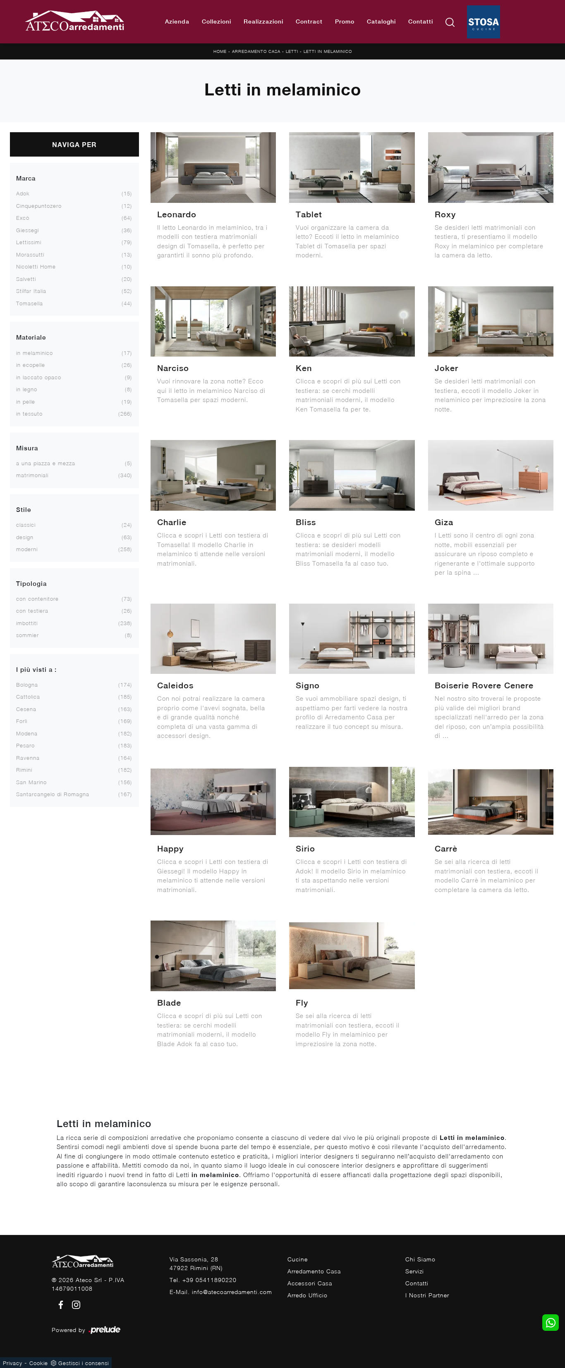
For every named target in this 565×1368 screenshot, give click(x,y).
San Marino (31, 782)
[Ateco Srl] (75, 21)
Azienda (177, 21)
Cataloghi (381, 21)
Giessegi (27, 230)
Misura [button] (27, 448)
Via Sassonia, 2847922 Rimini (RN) (196, 1263)
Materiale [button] (31, 337)
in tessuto (29, 413)
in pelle (25, 401)
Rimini (24, 769)
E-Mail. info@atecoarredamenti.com (221, 1291)
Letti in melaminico (328, 51)
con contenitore (37, 598)
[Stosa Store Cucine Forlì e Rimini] (483, 21)
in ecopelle (30, 365)
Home (220, 51)
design (25, 537)
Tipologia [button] (31, 583)
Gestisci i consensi (83, 1363)
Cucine (297, 1259)
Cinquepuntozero (39, 205)
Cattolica (28, 696)
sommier (27, 635)
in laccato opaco (38, 377)
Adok (23, 193)
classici (26, 524)
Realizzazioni (263, 21)
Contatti (420, 21)
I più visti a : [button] (36, 669)
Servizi (414, 1271)
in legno (26, 389)
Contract (309, 21)
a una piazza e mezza (45, 463)
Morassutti (30, 254)
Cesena (26, 709)
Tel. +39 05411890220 (203, 1279)
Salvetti (26, 279)
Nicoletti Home (36, 266)
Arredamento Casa (256, 51)
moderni (27, 549)
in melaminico (34, 353)
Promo (344, 21)
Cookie (38, 1363)
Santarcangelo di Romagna (52, 794)
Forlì (21, 721)
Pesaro (25, 745)
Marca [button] (26, 178)
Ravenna (28, 757)
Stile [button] (23, 509)
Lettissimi (28, 242)
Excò (22, 217)
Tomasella (29, 303)
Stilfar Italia (31, 291)
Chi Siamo (420, 1259)
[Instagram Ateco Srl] (73, 1303)
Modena (27, 733)
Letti (292, 51)
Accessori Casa (309, 1283)
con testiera (32, 610)
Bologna (27, 684)
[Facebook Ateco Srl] (59, 1303)
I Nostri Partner (427, 1295)
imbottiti (27, 623)
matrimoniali (32, 475)
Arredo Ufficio (307, 1295)
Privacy (12, 1363)
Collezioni (216, 21)
